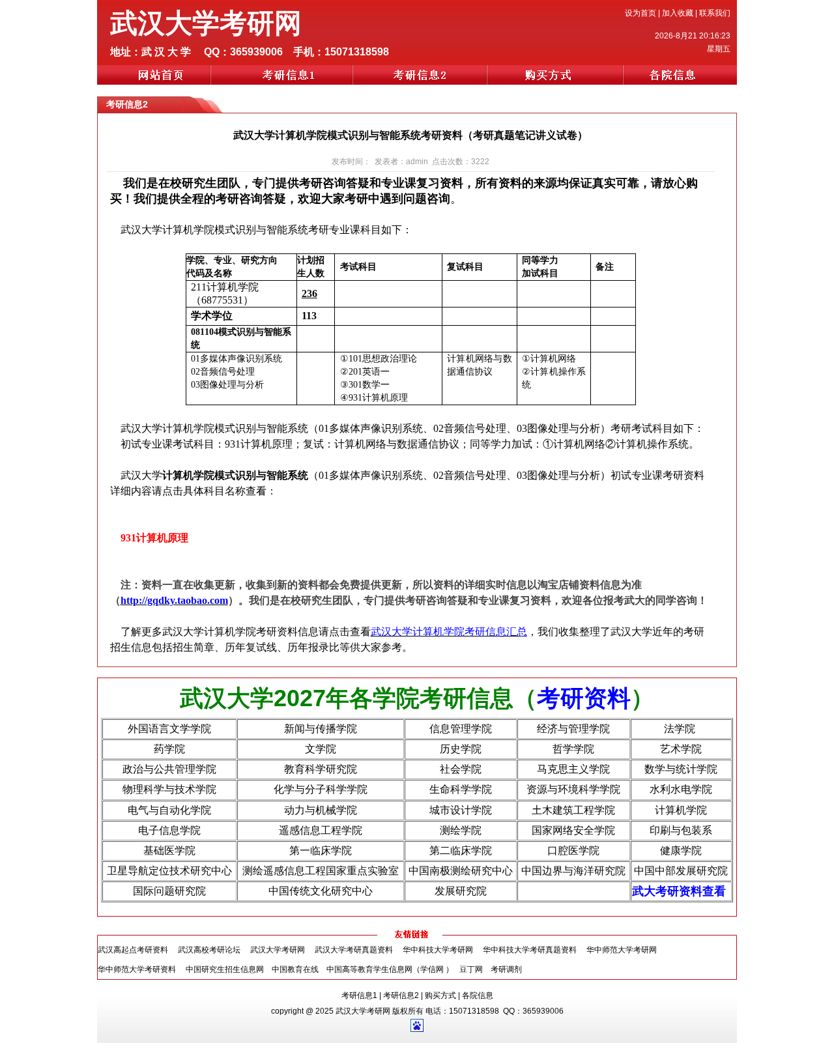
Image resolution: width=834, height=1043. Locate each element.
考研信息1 (359, 995)
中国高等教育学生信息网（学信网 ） (389, 969)
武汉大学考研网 (277, 949)
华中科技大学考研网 (438, 949)
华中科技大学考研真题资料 (530, 949)
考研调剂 (506, 969)
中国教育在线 (295, 969)
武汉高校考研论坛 (209, 949)
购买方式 (440, 995)
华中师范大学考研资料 (137, 969)
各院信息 (477, 995)
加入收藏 (677, 13)
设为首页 (640, 13)
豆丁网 (472, 969)
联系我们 (714, 13)
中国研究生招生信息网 (225, 969)
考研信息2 (401, 995)
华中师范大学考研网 (621, 949)
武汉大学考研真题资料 (354, 949)
